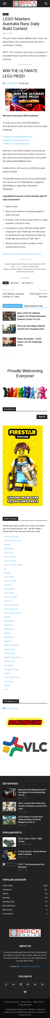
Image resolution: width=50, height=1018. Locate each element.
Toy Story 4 (9, 681)
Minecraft (8, 625)
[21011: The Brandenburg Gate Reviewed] (9, 867)
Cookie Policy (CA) (25, 1005)
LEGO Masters (12, 83)
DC (5, 568)
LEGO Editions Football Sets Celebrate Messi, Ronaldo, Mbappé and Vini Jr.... (30, 819)
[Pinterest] (28, 984)
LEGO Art (8, 601)
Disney (7, 572)
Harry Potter (9, 589)
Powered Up (9, 649)
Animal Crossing (11, 536)
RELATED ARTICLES (12, 306)
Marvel (7, 617)
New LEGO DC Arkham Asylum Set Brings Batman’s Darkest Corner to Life (31, 316)
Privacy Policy (26, 1002)
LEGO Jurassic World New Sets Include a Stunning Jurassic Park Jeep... (32, 806)
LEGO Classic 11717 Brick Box (38, 295)
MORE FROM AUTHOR (33, 306)
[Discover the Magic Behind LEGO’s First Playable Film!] (9, 329)
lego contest (14, 283)
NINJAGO (8, 641)
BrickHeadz (9, 548)
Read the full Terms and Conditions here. (22, 254)
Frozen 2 (8, 585)
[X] (42, 984)
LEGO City (8, 552)
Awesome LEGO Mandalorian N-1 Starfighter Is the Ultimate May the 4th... (32, 792)
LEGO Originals (11, 609)
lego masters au (27, 283)
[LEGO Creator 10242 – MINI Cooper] (9, 842)
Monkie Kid (9, 637)
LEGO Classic (10, 556)
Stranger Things (11, 669)
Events (5, 14)
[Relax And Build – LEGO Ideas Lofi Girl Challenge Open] (9, 342)
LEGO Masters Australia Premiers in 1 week (13, 295)
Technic (7, 673)
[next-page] (8, 351)
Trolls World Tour (12, 677)
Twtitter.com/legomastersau (16, 143)
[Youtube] (25, 992)
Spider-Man (9, 661)
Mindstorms (9, 621)
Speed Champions (12, 657)
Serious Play (9, 653)
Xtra (6, 689)
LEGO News (7, 332)
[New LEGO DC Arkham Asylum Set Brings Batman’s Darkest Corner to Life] (9, 316)
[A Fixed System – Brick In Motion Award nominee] (9, 855)
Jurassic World (10, 597)
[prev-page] (4, 351)
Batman (7, 544)
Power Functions (11, 645)
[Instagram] (20, 984)
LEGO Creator (10, 560)
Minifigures (9, 629)
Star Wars (8, 665)
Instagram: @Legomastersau (16, 140)
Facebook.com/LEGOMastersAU (18, 136)
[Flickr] (13, 984)
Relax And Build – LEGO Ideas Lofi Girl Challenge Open (29, 341)
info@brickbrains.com (30, 966)
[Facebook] (6, 984)
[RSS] (35, 984)
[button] (4, 3)
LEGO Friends (10, 581)
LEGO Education (11, 605)
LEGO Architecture (12, 540)
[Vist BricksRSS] (10, 708)
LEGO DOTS (9, 576)
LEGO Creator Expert (13, 564)
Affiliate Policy (38, 1002)
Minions (7, 633)
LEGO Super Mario (12, 613)
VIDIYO (7, 685)
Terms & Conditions (11, 1002)
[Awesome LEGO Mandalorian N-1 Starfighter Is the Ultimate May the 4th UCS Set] (9, 793)
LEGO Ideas (9, 593)
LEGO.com (18, 266)
